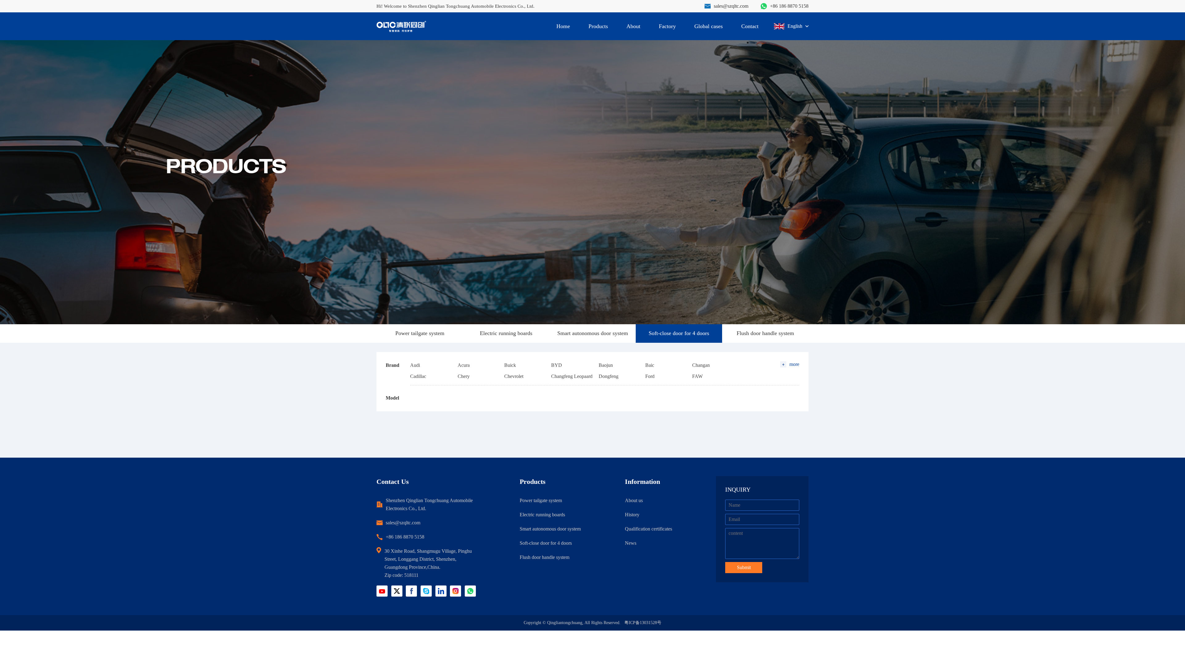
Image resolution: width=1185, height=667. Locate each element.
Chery (464, 376)
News (630, 543)
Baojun (606, 365)
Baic (649, 365)
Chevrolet (513, 376)
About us (634, 500)
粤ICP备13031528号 (642, 622)
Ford (650, 376)
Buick (510, 365)
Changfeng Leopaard (571, 376)
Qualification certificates (648, 528)
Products (598, 26)
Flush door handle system (765, 333)
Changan (701, 365)
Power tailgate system (419, 333)
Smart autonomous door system (592, 333)
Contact (750, 26)
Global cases (708, 26)
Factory (667, 26)
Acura (464, 365)
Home (563, 26)
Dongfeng (608, 376)
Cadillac (418, 376)
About (633, 26)
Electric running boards (506, 333)
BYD (556, 365)
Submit (744, 567)
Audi (415, 365)
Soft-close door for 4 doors (679, 333)
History (632, 514)
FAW (697, 376)
